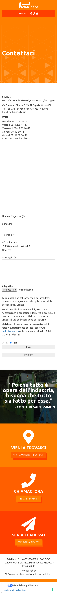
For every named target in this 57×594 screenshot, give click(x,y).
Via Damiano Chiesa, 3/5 (27, 455)
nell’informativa (10, 331)
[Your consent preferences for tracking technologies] (52, 589)
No (15, 342)
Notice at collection (15, 590)
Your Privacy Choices (25, 585)
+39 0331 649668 (28, 498)
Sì (7, 342)
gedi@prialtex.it (27, 542)
